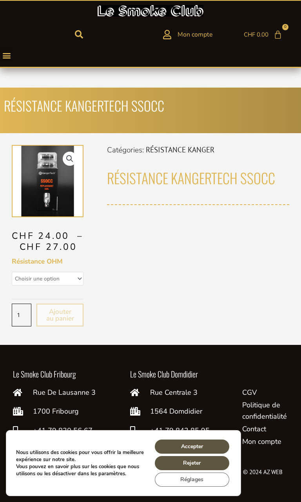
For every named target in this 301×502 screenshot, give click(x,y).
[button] (78, 34)
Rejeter (192, 463)
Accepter (192, 446)
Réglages (191, 479)
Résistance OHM (37, 261)
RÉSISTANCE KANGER (180, 149)
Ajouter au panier (60, 315)
